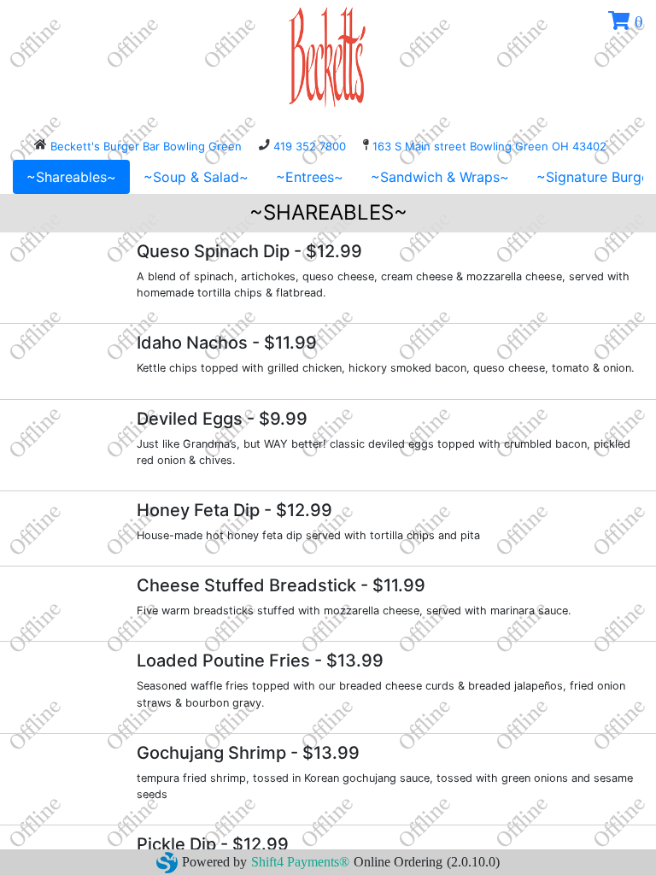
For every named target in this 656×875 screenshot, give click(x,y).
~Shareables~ (71, 176)
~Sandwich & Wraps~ (440, 176)
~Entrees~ (309, 176)
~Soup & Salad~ (196, 176)
